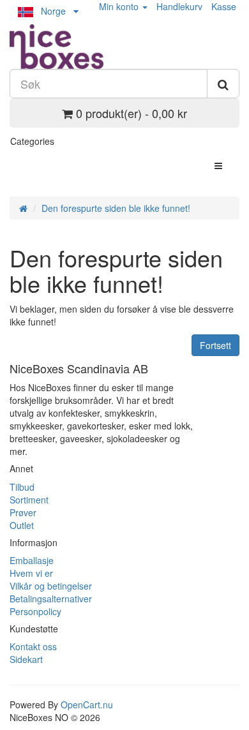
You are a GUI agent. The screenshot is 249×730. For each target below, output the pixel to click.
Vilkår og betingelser (51, 585)
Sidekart (26, 659)
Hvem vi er (31, 573)
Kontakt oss (33, 646)
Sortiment (29, 499)
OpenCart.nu (87, 704)
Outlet (22, 525)
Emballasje (32, 560)
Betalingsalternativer (51, 598)
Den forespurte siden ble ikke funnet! (116, 208)
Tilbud (22, 486)
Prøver (23, 512)
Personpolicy (35, 611)
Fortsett (215, 345)
